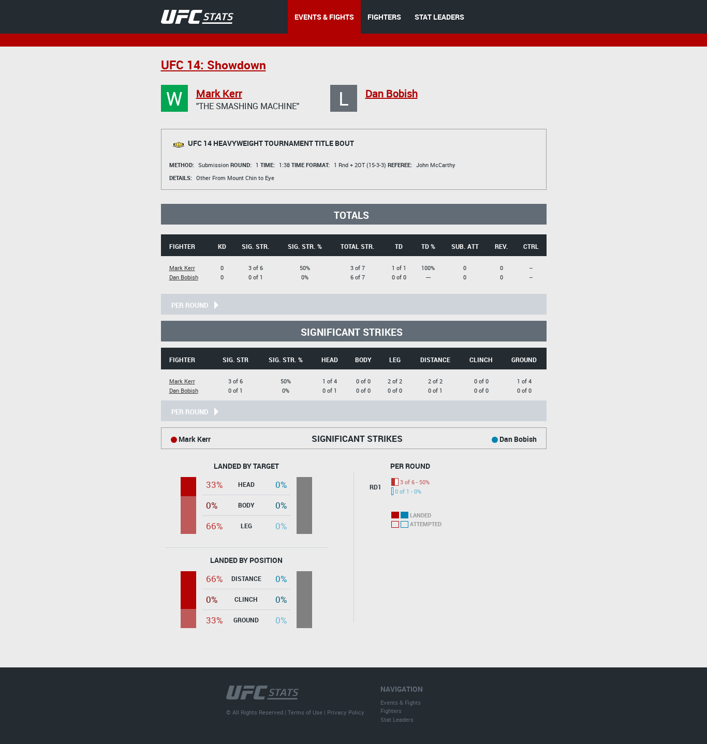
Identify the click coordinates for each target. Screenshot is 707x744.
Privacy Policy (345, 712)
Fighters (391, 711)
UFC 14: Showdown (213, 65)
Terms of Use (305, 712)
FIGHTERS (384, 17)
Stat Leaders (397, 719)
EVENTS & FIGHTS (324, 17)
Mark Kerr (219, 93)
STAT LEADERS (439, 17)
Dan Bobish (391, 93)
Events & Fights (400, 702)
